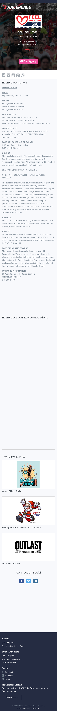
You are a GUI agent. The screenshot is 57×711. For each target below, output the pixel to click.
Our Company (7, 643)
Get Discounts (11, 697)
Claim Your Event (9, 663)
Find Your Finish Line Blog (12, 646)
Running (26, 49)
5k (33, 49)
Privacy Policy (35, 708)
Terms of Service (23, 708)
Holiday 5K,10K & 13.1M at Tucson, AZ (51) (21, 527)
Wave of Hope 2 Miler (12, 491)
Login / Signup (8, 656)
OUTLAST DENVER (11, 563)
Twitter (8, 679)
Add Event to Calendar (11, 659)
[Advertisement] (28, 298)
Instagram (9, 676)
